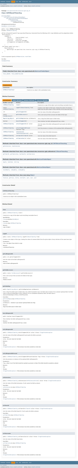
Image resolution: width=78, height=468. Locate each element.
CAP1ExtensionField (22, 133)
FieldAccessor (7, 116)
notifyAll (23, 177)
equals (5, 162)
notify (17, 177)
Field (11, 6)
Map (4, 118)
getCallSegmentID (21, 111)
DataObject (5, 26)
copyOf (18, 107)
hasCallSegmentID (21, 121)
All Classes (3, 4)
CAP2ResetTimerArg (16, 21)
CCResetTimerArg (13, 19)
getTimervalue (14, 154)
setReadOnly (21, 169)
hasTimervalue (31, 154)
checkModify (6, 169)
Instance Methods (29, 100)
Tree (20, 1)
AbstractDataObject (43, 167)
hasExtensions (16, 146)
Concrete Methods (42, 100)
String (7, 118)
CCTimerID (25, 135)
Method (20, 6)
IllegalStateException (46, 332)
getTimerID (6, 154)
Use (17, 1)
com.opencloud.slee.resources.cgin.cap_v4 (18, 10)
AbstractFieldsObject (42, 71)
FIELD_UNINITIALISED (17, 73)
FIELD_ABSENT (6, 73)
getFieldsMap (19, 118)
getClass (11, 177)
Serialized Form (6, 60)
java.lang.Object (6, 15)
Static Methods (17, 100)
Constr (15, 6)
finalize (5, 177)
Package (8, 1)
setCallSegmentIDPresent (23, 128)
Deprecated (25, 1)
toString (16, 162)
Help (30, 1)
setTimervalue (20, 138)
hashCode (10, 162)
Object (12, 118)
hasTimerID (22, 154)
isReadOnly (14, 169)
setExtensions (20, 131)
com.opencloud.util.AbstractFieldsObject (17, 18)
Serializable (12, 26)
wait (28, 177)
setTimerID (19, 135)
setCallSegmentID (21, 123)
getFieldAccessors (21, 114)
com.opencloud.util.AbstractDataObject (14, 17)
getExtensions (7, 146)
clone (17, 105)
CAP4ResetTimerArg (8, 89)
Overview (2, 1)
